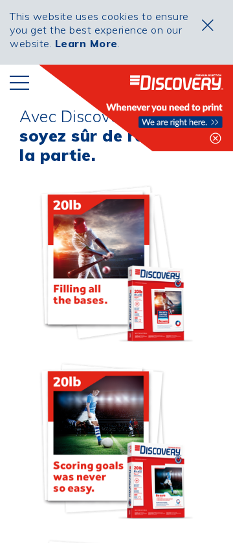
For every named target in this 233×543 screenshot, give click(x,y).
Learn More (86, 43)
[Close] (208, 25)
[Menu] (19, 82)
